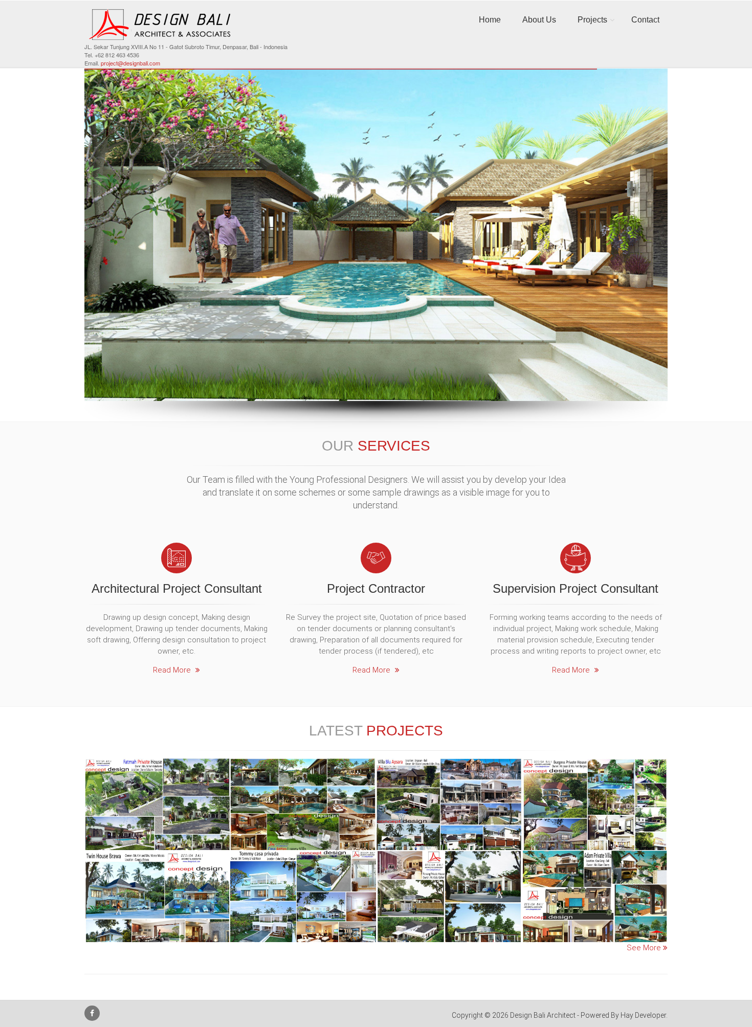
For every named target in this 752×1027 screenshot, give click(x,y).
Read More (173, 670)
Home (490, 19)
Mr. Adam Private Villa (595, 863)
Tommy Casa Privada (303, 863)
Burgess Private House (595, 771)
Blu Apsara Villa (449, 771)
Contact (645, 19)
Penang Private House (449, 863)
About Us (539, 19)
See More (645, 947)
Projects (592, 19)
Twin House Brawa (157, 863)
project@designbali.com (130, 63)
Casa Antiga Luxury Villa (303, 771)
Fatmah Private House (157, 771)
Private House (303, 942)
